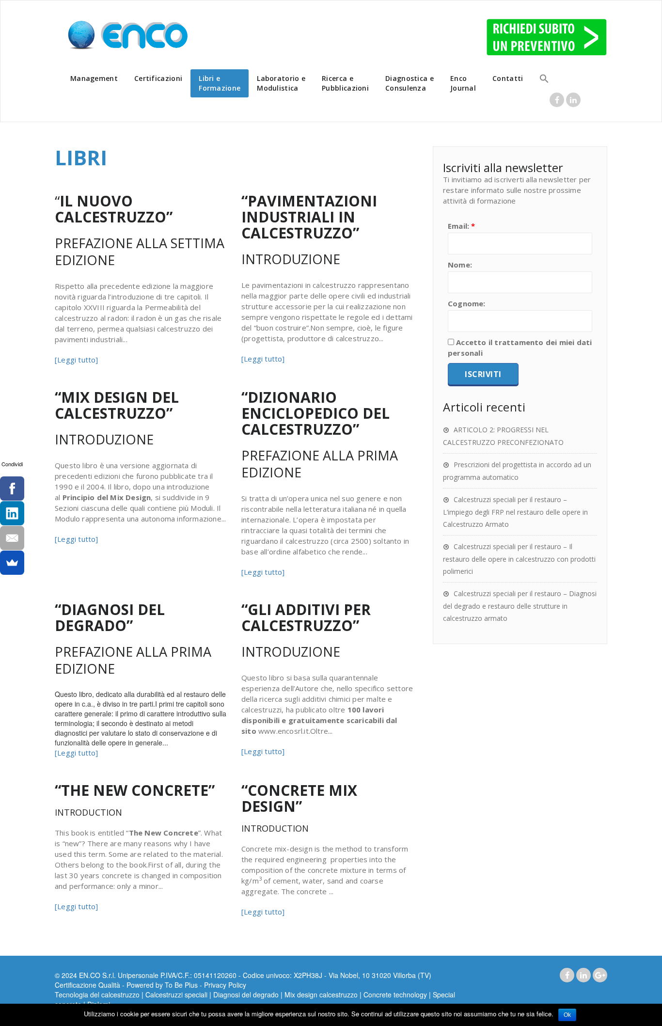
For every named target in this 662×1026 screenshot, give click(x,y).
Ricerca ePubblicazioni (345, 83)
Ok (567, 1014)
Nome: (460, 264)
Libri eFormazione (219, 83)
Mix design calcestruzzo (321, 994)
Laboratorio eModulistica (281, 83)
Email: (461, 226)
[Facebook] (12, 488)
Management (94, 78)
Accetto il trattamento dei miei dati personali (520, 347)
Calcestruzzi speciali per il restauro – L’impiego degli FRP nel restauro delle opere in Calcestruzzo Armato (515, 512)
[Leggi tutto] (76, 359)
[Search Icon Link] (544, 79)
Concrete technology (395, 994)
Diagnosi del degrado (246, 994)
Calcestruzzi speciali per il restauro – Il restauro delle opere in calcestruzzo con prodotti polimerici (519, 559)
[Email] (12, 538)
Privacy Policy (225, 985)
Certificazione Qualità (87, 985)
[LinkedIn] (12, 513)
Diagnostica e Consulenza (409, 83)
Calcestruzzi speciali (176, 994)
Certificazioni (158, 78)
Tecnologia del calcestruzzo (97, 994)
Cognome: (467, 303)
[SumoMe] (12, 563)
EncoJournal (463, 83)
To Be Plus (181, 985)
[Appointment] (127, 35)
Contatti (507, 78)
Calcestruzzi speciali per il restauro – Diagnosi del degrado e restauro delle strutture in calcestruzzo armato (520, 606)
